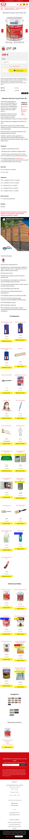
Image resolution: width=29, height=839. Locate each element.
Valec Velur (20, 348)
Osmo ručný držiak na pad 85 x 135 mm (6, 451)
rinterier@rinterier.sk (11, 1)
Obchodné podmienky (14, 824)
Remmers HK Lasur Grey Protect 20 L (7, 740)
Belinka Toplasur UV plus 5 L (20, 616)
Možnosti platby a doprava (14, 822)
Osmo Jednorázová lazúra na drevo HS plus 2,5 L (20, 668)
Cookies (14, 828)
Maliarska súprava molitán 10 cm (6, 322)
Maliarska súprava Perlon (20, 322)
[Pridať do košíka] (6, 341)
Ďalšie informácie (9, 836)
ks (5, 70)
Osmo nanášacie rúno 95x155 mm (20, 451)
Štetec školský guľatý (20, 400)
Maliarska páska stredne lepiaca (6, 531)
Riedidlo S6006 (20, 530)
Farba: (3, 59)
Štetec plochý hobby (20, 505)
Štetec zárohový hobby (7, 375)
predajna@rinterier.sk (14, 814)
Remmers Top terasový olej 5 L (20, 590)
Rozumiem (19, 836)
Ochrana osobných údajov (14, 826)
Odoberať (23, 764)
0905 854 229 (20, 1)
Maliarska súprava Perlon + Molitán (6, 349)
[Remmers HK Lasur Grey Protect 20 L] (14, 30)
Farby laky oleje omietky (9, 8)
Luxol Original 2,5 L (6, 667)
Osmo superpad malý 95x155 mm (6, 479)
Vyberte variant (20, 366)
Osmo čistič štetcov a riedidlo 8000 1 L (20, 479)
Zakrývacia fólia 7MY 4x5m (20, 375)
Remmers (17, 87)
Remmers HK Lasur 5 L (6, 589)
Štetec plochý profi (6, 505)
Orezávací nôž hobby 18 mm (6, 558)
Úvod (2, 8)
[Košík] (24, 4)
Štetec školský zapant (6, 425)
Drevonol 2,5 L (6, 616)
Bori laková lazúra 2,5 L (6, 641)
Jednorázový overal (20, 425)
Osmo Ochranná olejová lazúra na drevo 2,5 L (20, 642)
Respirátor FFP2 (6, 400)
